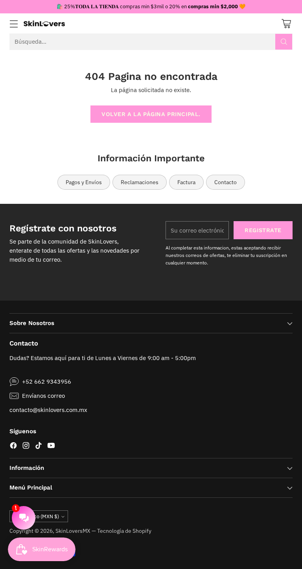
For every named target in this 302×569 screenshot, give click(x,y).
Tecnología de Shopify (124, 530)
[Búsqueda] (284, 41)
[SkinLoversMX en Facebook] (13, 447)
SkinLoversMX (72, 530)
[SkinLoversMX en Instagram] (26, 447)
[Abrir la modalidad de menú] (14, 23)
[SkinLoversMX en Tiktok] (38, 447)
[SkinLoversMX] (44, 23)
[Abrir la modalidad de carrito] (286, 23)
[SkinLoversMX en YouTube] (51, 447)
